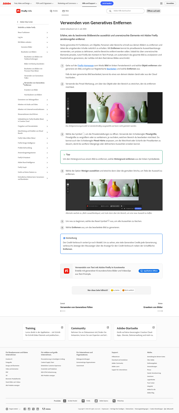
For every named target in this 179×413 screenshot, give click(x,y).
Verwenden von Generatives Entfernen (34, 84)
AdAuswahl (170, 409)
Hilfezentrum (116, 356)
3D (6, 375)
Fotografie (9, 362)
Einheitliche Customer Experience (51, 366)
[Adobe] (7, 3)
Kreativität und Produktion (49, 369)
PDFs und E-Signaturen (44, 3)
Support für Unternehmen (119, 370)
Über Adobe (150, 360)
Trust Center (151, 383)
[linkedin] (37, 409)
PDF (7, 372)
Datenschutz (129, 409)
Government (80, 366)
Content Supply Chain (47, 362)
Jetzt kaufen (107, 3)
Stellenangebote (152, 363)
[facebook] (25, 409)
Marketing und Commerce (67, 3)
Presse (149, 370)
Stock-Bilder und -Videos (13, 382)
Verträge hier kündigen (117, 409)
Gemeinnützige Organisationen (85, 362)
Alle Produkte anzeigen (12, 385)
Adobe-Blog (150, 393)
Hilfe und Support (88, 3)
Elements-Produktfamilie (13, 379)
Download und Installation (119, 360)
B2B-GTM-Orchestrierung (48, 372)
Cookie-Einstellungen (156, 409)
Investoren (150, 376)
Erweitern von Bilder (31, 90)
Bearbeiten (112, 68)
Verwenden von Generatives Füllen (33, 77)
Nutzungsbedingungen (141, 409)
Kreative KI (9, 359)
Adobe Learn (115, 366)
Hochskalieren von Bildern (33, 95)
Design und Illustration (12, 366)
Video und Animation (12, 369)
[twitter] (33, 409)
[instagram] (29, 409)
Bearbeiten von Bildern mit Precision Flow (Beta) (33, 70)
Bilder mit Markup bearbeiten (34, 64)
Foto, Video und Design (22, 3)
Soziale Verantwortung (154, 373)
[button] (161, 3)
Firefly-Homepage (86, 65)
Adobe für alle (151, 389)
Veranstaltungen (152, 366)
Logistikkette (151, 380)
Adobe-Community (117, 363)
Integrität (150, 386)
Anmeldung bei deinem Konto (156, 356)
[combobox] (125, 11)
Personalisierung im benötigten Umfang (53, 359)
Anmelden (170, 3)
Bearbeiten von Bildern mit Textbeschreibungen (33, 58)
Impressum (105, 409)
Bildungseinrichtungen (83, 359)
